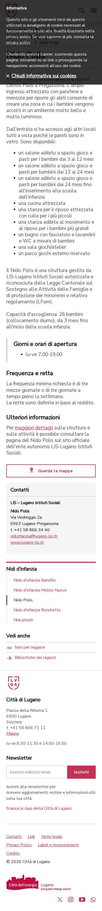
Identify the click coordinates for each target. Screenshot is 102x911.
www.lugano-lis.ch (27, 542)
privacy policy (18, 42)
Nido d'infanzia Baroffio (35, 580)
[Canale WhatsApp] (93, 899)
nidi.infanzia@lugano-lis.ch (33, 536)
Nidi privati (23, 620)
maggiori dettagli (34, 427)
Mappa (12, 733)
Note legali (51, 836)
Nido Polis (23, 600)
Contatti (13, 836)
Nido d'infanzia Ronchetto (37, 610)
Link (31, 836)
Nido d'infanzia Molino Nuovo (40, 590)
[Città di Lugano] (13, 688)
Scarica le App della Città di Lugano (39, 808)
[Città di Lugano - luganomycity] (60, 899)
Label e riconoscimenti (58, 845)
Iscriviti (81, 772)
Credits (13, 853)
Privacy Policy (19, 845)
